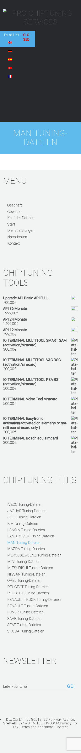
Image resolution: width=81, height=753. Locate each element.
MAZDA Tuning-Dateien (26, 549)
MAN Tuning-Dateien (23, 542)
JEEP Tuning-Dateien (24, 517)
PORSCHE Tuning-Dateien (28, 593)
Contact (61, 727)
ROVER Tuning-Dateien (25, 612)
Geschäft (14, 205)
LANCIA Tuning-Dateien (26, 530)
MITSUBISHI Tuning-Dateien (30, 568)
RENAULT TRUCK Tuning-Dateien (34, 599)
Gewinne (14, 211)
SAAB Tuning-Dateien (24, 618)
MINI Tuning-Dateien (23, 561)
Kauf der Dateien (20, 218)
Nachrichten (17, 237)
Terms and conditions (37, 727)
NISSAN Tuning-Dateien (26, 574)
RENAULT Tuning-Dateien (27, 606)
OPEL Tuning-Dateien (24, 580)
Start (11, 224)
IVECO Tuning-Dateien (24, 504)
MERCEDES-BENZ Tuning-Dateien (34, 555)
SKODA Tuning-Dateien (25, 631)
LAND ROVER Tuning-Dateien (30, 536)
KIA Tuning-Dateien (22, 523)
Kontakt (13, 243)
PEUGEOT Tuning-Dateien (28, 587)
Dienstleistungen (20, 230)
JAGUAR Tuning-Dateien (26, 511)
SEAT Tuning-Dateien (24, 625)
